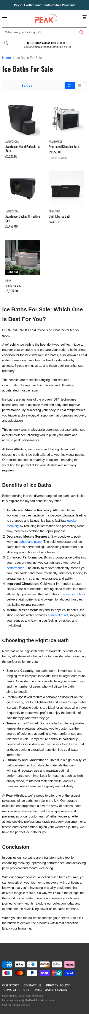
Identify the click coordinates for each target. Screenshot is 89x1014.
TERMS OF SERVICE (16, 990)
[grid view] (70, 85)
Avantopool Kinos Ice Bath (64, 146)
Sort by (27, 85)
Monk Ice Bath (13, 285)
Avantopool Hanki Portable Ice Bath (22, 148)
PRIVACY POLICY (58, 985)
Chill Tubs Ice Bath (59, 216)
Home (6, 57)
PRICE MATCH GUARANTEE (54, 990)
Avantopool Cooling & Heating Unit (22, 218)
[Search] (81, 32)
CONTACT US (32, 985)
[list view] (80, 85)
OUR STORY (10, 985)
